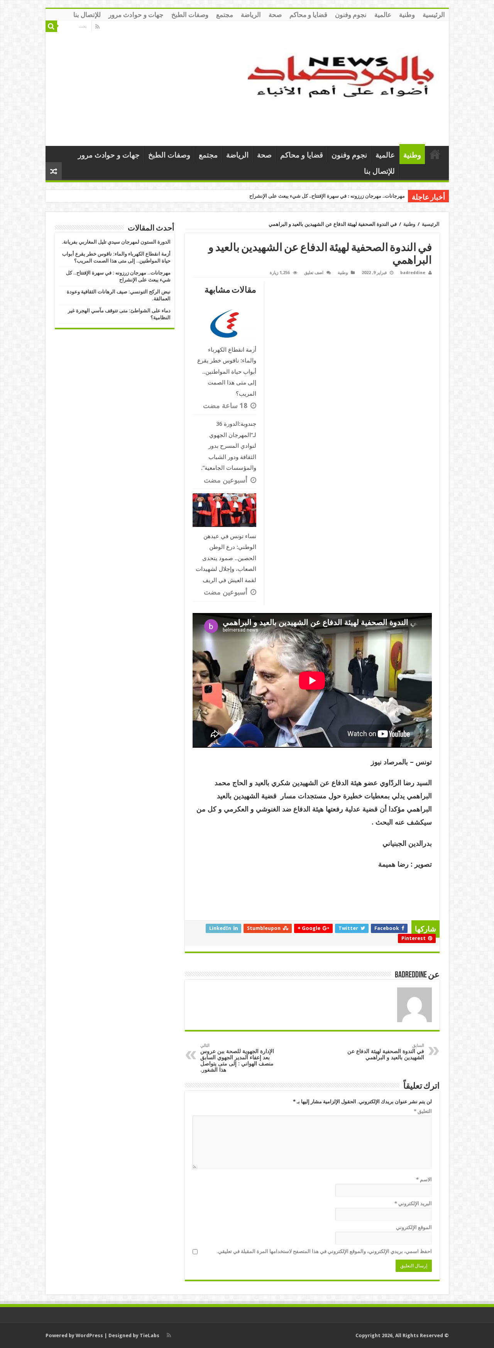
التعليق (423, 1111)
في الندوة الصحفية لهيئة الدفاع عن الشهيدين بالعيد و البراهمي (385, 1051)
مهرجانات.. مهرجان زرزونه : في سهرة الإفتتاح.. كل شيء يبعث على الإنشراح (327, 196)
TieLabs (149, 1335)
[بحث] (51, 26)
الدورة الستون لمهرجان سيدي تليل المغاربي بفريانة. (116, 242)
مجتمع (224, 15)
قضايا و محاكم (308, 15)
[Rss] (97, 26)
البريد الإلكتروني (413, 1203)
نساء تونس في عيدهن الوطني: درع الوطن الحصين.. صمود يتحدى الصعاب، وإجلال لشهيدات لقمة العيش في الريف (226, 558)
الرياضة (251, 15)
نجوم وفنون (351, 15)
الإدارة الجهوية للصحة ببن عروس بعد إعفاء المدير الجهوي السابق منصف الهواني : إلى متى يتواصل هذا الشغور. (237, 1058)
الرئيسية (434, 15)
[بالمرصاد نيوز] (345, 82)
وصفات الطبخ (189, 15)
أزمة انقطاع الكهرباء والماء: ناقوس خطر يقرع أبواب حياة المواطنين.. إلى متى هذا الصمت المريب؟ (226, 371)
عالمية (382, 15)
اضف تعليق (313, 272)
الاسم (424, 1179)
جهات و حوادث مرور (136, 15)
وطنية (407, 15)
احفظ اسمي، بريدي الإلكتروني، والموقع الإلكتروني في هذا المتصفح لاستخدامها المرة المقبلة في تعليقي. (324, 1251)
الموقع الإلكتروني (414, 1227)
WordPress (89, 1335)
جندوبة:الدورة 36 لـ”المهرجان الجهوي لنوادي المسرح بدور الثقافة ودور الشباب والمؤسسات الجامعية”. (228, 445)
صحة (275, 15)
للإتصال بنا (87, 15)
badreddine (412, 272)
